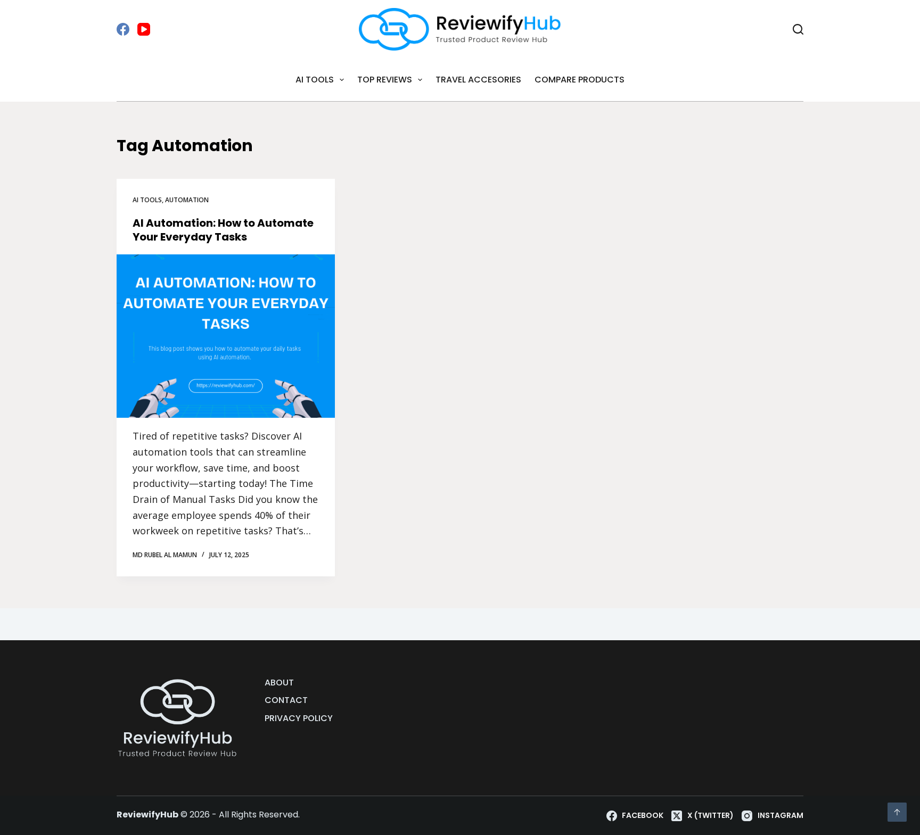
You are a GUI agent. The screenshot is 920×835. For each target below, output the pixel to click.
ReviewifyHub (147, 814)
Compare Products (580, 79)
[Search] (798, 29)
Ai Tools (314, 79)
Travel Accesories (478, 79)
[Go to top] (897, 812)
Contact (286, 700)
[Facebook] (123, 29)
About (279, 683)
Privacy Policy (299, 718)
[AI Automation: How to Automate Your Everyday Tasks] (226, 336)
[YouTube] (143, 29)
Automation (187, 199)
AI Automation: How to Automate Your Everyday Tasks (223, 230)
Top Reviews (384, 79)
